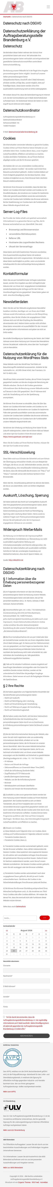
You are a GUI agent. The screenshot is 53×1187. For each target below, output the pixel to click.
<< (7, 930)
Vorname (6, 966)
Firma (5, 1007)
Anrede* (6, 997)
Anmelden (44, 1182)
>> (46, 930)
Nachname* (7, 976)
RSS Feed (35, 1182)
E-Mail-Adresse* (9, 986)
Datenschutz (21, 907)
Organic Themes (24, 1182)
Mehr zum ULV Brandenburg (14, 1130)
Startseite (7, 17)
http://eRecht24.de (16, 560)
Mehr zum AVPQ (9, 1092)
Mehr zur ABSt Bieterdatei (13, 1168)
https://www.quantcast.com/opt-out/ (17, 437)
